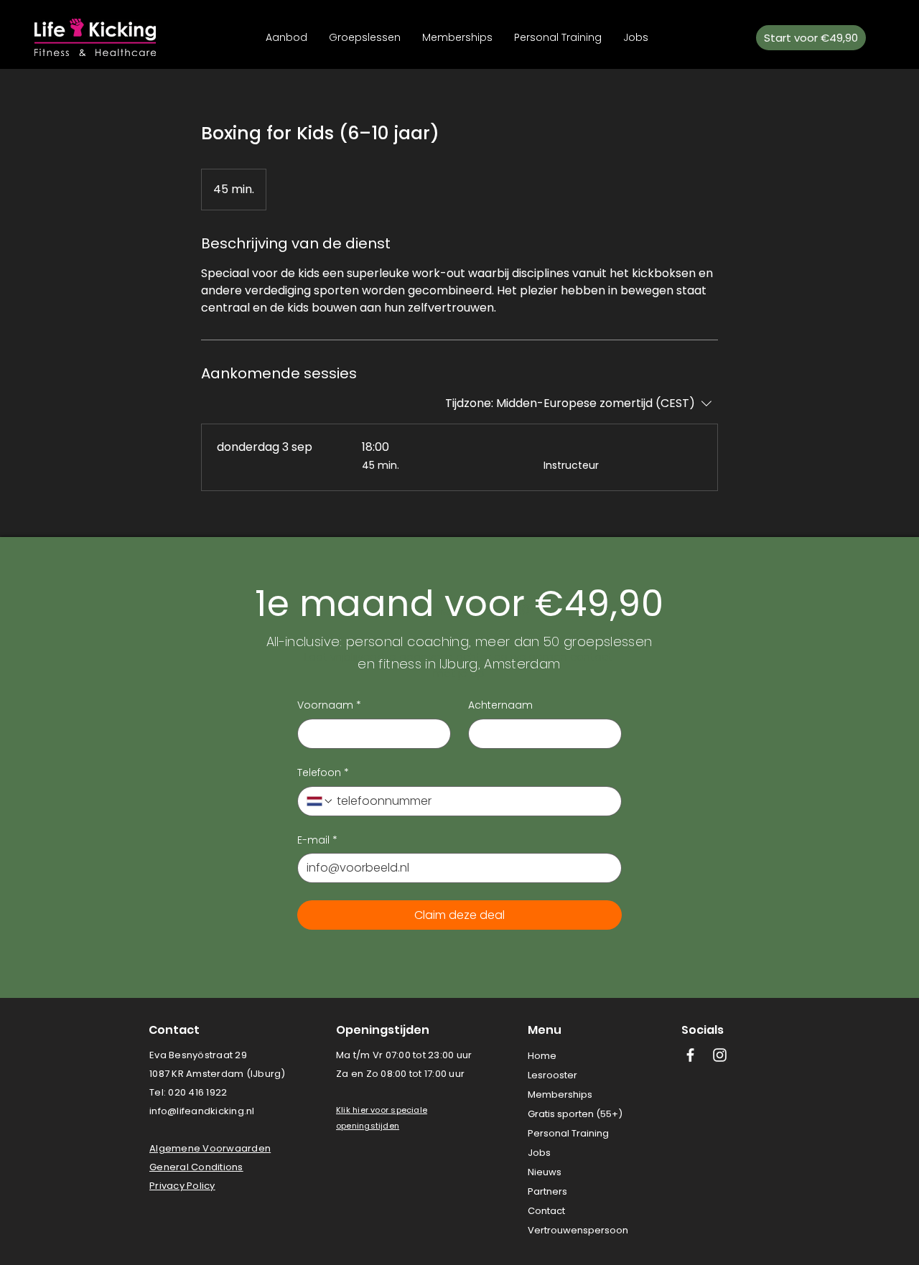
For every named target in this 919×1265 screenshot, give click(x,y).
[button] (366, 1110)
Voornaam (329, 705)
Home (542, 1056)
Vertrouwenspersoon (578, 1230)
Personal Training (568, 1133)
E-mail (317, 840)
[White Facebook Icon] (690, 1055)
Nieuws (544, 1172)
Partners (547, 1191)
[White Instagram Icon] (720, 1055)
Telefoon (323, 773)
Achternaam (500, 705)
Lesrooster (552, 1075)
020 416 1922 (197, 1092)
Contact (546, 1211)
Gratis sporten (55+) (575, 1114)
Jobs (539, 1152)
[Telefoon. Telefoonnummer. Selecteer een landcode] (320, 801)
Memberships (560, 1094)
